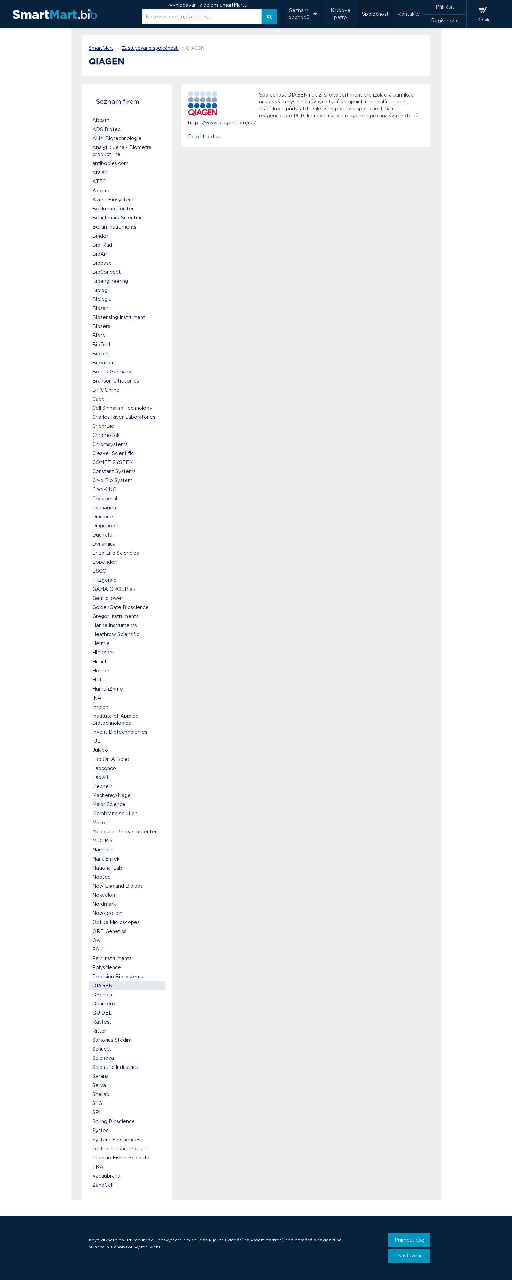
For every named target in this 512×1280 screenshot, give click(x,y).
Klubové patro (340, 14)
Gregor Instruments (115, 616)
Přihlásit (445, 7)
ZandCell (102, 1185)
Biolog (100, 290)
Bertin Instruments (114, 227)
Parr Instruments (112, 958)
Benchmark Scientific (117, 218)
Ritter (99, 1031)
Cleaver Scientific (113, 453)
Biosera (101, 326)
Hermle (101, 643)
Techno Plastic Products (121, 1148)
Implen (100, 707)
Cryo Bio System (112, 480)
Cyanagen (104, 507)
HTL (97, 680)
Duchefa (102, 535)
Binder (100, 236)
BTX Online (105, 390)
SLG (97, 1103)
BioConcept (106, 272)
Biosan (100, 308)
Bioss (98, 335)
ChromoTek (106, 435)
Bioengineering (110, 281)
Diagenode (105, 526)
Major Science (108, 804)
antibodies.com (110, 163)
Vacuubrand (106, 1176)
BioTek (100, 353)
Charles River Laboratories (123, 417)
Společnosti (376, 14)
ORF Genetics (109, 931)
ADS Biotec (106, 129)
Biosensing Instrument (118, 317)
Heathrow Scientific (115, 634)
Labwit (100, 777)
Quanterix (104, 1004)
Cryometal (104, 498)
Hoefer (100, 670)
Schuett (101, 1049)
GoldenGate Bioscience (120, 607)
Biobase (102, 263)
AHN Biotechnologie (116, 138)
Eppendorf (105, 562)
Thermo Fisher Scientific (121, 1158)
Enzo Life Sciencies (115, 553)
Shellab (100, 1094)
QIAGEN (102, 985)
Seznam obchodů (298, 14)
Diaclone (102, 516)
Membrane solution (115, 813)
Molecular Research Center (124, 831)
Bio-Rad (102, 245)
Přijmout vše (409, 1240)
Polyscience (106, 967)
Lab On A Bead (110, 759)
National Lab (107, 868)
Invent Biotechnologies (119, 732)
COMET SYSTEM (112, 462)
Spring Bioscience (113, 1121)
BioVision (103, 362)
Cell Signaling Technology (122, 408)
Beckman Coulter (113, 208)
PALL (99, 949)
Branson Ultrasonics (115, 381)
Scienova (103, 1058)
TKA (97, 1167)
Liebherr (102, 786)
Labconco (104, 768)
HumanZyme (107, 689)
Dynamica (104, 544)
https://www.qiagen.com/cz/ (222, 122)
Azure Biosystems (114, 199)
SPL (97, 1112)
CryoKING (104, 489)
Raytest (101, 1022)
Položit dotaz (204, 136)
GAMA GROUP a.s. (114, 589)
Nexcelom (104, 895)
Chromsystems (110, 444)
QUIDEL (102, 1013)
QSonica (102, 994)
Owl (97, 940)
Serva (99, 1085)
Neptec (101, 877)
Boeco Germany (111, 372)
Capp (98, 399)
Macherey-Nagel (112, 795)
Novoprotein (107, 913)
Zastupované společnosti (150, 48)
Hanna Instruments (114, 625)
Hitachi (100, 661)
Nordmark (104, 904)
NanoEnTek (106, 859)
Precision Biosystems (117, 976)
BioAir (99, 254)
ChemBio (103, 426)
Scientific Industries (115, 1067)
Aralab (100, 172)
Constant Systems (114, 471)
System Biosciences (116, 1139)
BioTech (102, 344)
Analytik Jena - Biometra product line (122, 151)
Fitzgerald (104, 580)
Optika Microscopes (116, 922)
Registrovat (445, 20)
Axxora (100, 190)
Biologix (101, 299)
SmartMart (101, 48)
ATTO (99, 181)
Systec (100, 1130)
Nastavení (409, 1255)
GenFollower (107, 598)
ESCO (99, 571)
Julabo (100, 750)
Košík (483, 19)
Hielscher (103, 652)
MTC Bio (102, 840)
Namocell (103, 850)
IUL (96, 741)
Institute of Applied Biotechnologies (115, 719)
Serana (100, 1076)
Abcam (100, 120)
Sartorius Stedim (112, 1040)
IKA (96, 698)
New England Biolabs (117, 886)
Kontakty (408, 14)
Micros (100, 822)
